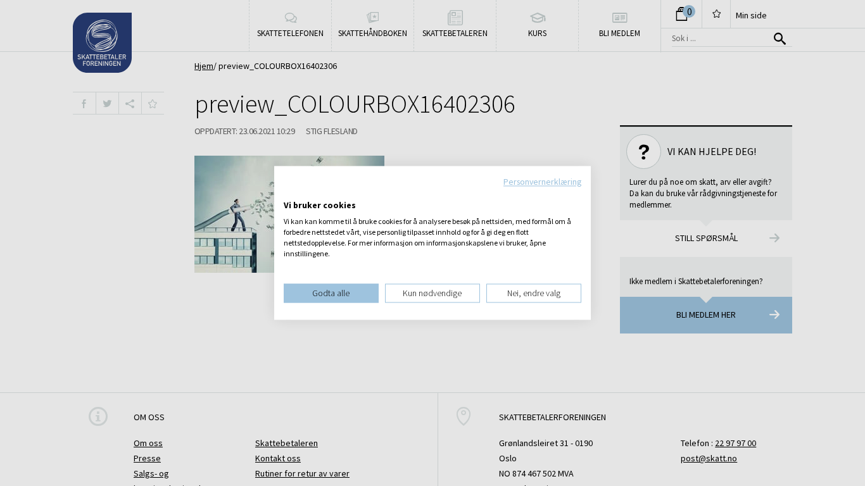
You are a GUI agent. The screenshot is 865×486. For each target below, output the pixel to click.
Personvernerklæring (542, 181)
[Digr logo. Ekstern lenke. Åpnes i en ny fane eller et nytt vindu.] (292, 192)
